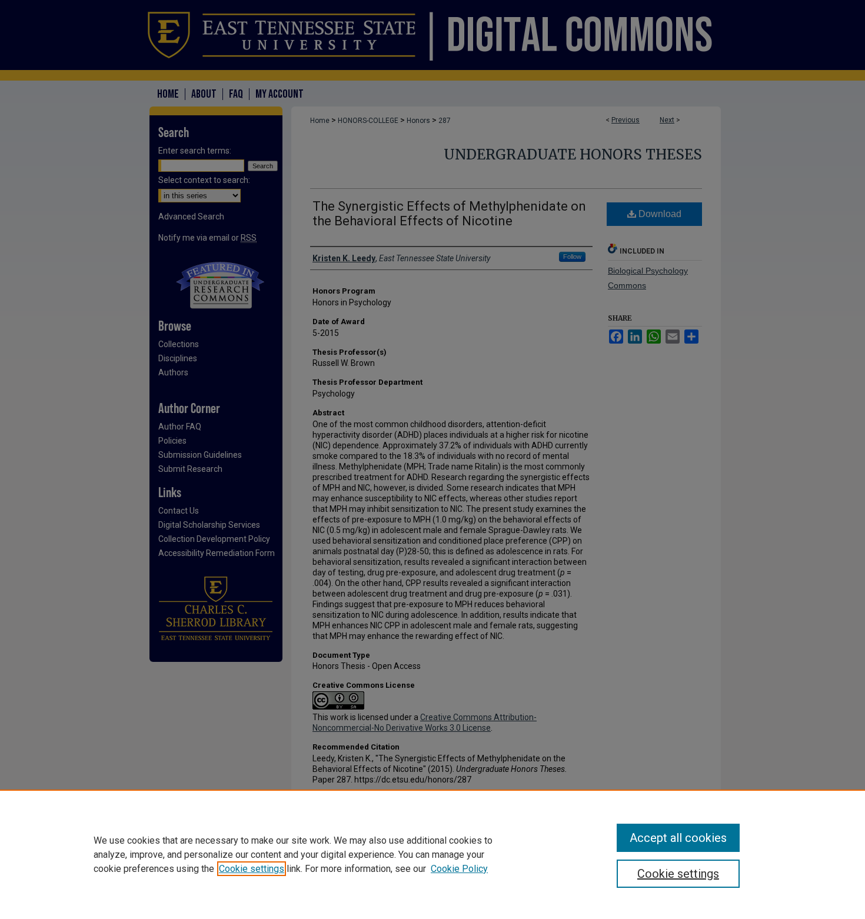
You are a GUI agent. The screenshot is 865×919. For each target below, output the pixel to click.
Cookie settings (251, 868)
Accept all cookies (678, 838)
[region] (432, 854)
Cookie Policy (459, 868)
